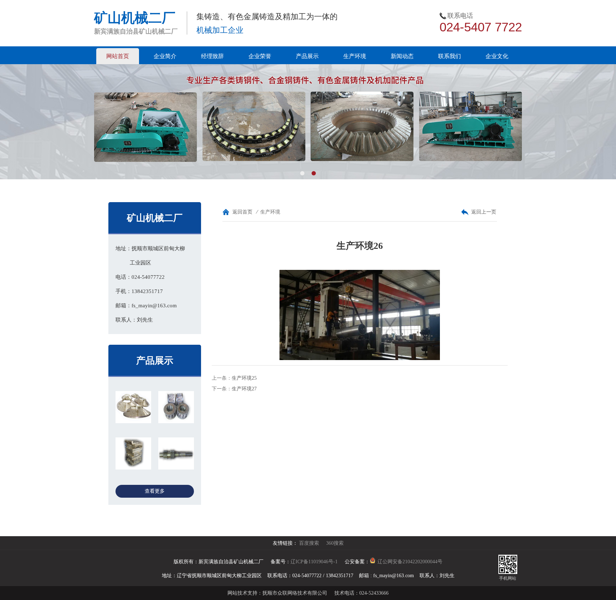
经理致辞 (212, 56)
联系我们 (449, 56)
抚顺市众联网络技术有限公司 (294, 593)
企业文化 (497, 56)
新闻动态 (402, 56)
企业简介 (165, 56)
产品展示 (307, 56)
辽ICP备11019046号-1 (314, 561)
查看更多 (155, 491)
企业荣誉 (259, 56)
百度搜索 (309, 543)
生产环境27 (244, 388)
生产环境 (354, 56)
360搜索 (335, 543)
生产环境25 (244, 378)
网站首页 (117, 56)
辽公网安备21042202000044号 (410, 561)
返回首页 (242, 212)
